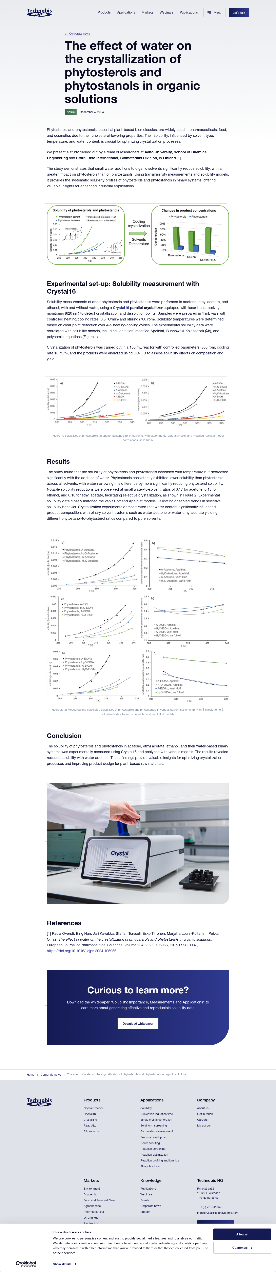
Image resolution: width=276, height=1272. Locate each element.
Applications (126, 13)
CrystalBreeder (93, 1108)
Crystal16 (121, 308)
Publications (189, 13)
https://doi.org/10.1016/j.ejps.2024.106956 (81, 951)
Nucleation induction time (156, 1114)
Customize (240, 1247)
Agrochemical (92, 1206)
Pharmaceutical (94, 1212)
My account (204, 1125)
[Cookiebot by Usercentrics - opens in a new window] (26, 1264)
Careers (202, 1120)
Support (145, 1212)
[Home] (39, 13)
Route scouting (150, 1143)
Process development (154, 1137)
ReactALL (90, 1125)
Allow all (242, 1234)
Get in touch (205, 1114)
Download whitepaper (138, 1023)
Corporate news (79, 34)
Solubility (146, 1108)
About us (203, 1108)
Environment (92, 1189)
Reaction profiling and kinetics (159, 1160)
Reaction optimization (154, 1155)
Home (31, 1075)
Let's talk (239, 13)
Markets (147, 13)
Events (144, 1200)
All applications (150, 1166)
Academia (90, 1194)
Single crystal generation (156, 1120)
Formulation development (156, 1131)
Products (104, 13)
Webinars (166, 13)
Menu (217, 13)
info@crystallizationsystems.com (217, 1213)
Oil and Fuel (91, 1218)
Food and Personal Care (99, 1200)
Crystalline (90, 1120)
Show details (62, 1264)
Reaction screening (152, 1149)
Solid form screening (153, 1125)
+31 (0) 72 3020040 (209, 1207)
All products (91, 1131)
